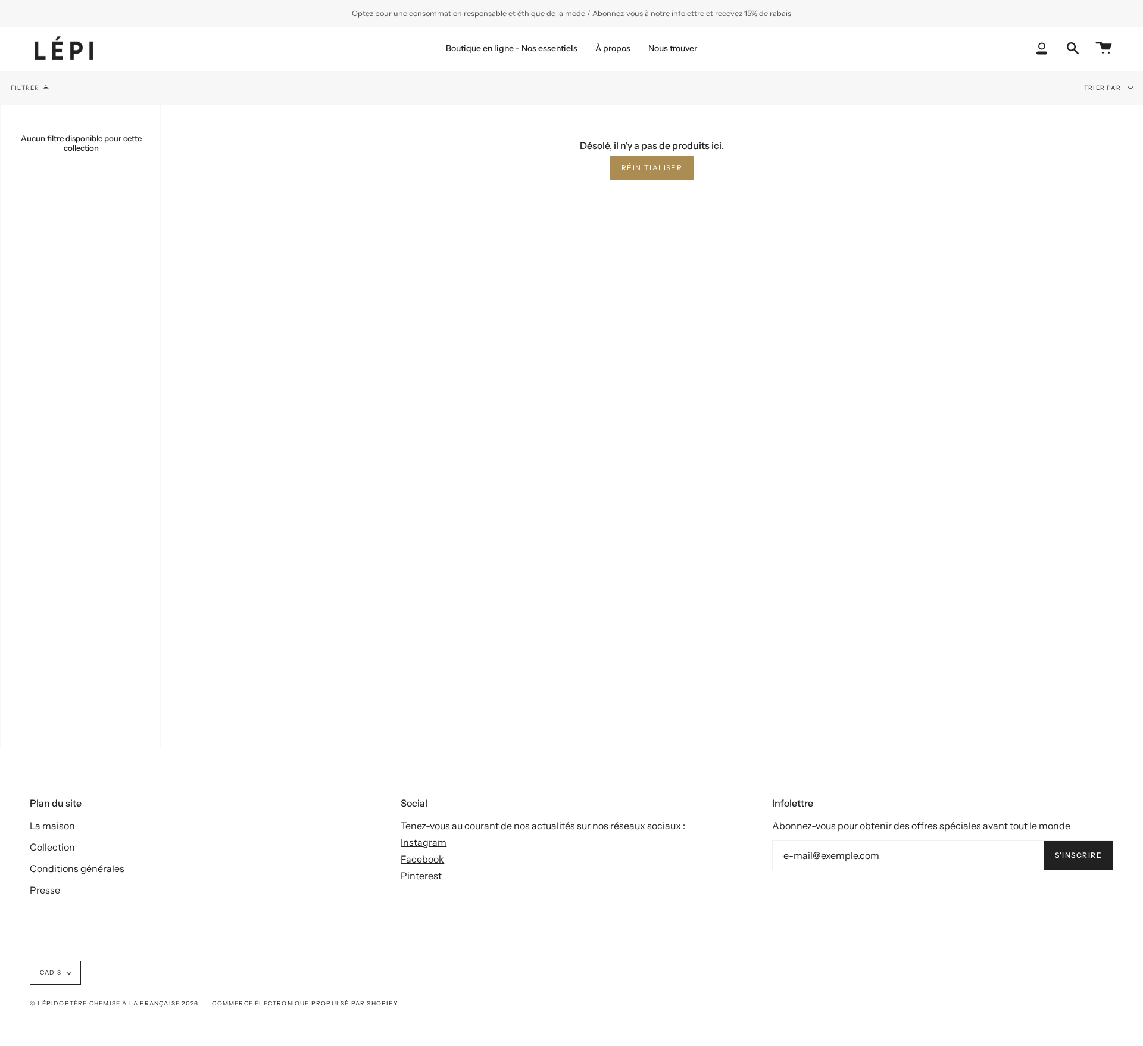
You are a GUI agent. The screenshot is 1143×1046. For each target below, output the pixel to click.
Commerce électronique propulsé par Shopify (305, 1003)
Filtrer (25, 88)
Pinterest (421, 876)
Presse (45, 890)
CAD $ (50, 972)
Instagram (423, 842)
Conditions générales (77, 868)
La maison (52, 826)
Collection (52, 847)
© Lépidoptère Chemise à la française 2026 (114, 1003)
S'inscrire (1078, 855)
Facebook (422, 859)
